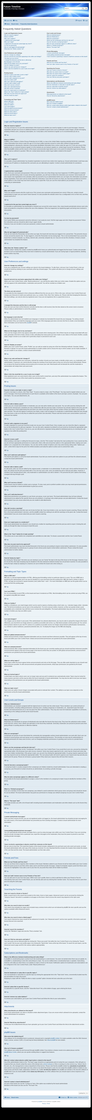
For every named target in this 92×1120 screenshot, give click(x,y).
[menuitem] (15, 20)
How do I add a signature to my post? (14, 78)
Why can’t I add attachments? (12, 86)
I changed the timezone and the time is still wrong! (17, 60)
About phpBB (51, 1040)
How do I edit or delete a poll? (12, 83)
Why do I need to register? (11, 35)
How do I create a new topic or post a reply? (16, 74)
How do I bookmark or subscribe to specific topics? (61, 84)
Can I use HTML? (9, 103)
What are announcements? (11, 110)
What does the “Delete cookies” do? (14, 49)
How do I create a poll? (10, 79)
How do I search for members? (55, 75)
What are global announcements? (13, 108)
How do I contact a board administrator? (58, 107)
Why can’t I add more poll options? (13, 81)
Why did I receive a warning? (12, 88)
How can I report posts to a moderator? (15, 90)
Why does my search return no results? (57, 72)
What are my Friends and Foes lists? (57, 62)
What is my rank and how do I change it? (15, 67)
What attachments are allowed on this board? (59, 94)
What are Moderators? (53, 36)
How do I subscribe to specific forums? (57, 86)
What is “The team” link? (53, 47)
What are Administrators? (53, 35)
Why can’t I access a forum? (12, 85)
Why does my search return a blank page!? (58, 73)
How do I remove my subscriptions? (56, 88)
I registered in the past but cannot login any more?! (18, 43)
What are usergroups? (53, 38)
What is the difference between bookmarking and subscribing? (64, 83)
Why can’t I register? (9, 38)
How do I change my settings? (12, 54)
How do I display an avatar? (11, 65)
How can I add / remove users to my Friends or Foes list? (62, 64)
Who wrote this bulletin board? (55, 101)
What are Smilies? (9, 104)
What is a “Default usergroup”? (55, 45)
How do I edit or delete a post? (12, 76)
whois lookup (48, 1064)
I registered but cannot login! (12, 40)
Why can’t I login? (9, 42)
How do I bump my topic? (11, 95)
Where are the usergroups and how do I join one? (60, 40)
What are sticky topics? (10, 111)
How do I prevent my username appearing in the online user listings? (22, 56)
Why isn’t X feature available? (55, 103)
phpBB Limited (54, 1038)
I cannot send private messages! (56, 53)
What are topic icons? (10, 115)
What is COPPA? (8, 36)
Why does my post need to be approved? (15, 93)
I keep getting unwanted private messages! (58, 54)
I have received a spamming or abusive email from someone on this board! (67, 56)
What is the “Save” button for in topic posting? (16, 92)
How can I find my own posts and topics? (58, 77)
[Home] (5, 4)
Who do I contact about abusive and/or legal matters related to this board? (67, 105)
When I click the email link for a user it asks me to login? (19, 68)
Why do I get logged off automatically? (14, 47)
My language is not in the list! (12, 61)
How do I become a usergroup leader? (57, 42)
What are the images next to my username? (16, 63)
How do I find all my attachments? (56, 95)
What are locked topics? (10, 113)
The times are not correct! (11, 58)
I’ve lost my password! (10, 45)
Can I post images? (9, 106)
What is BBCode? (9, 101)
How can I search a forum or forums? (57, 70)
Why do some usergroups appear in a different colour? (61, 43)
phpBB (29, 322)
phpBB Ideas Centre (10, 1052)
